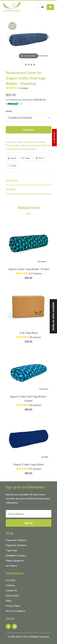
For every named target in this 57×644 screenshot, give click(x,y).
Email (13, 166)
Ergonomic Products (16, 540)
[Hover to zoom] (28, 36)
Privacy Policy (13, 606)
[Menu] (42, 7)
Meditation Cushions (16, 555)
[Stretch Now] (12, 8)
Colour (9, 111)
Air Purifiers (11, 565)
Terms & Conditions (15, 611)
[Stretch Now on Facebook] (8, 626)
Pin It (41, 158)
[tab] (28, 180)
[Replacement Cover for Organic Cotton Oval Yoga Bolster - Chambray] (23, 65)
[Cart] (50, 7)
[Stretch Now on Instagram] (14, 626)
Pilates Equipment (15, 560)
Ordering (10, 585)
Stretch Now (22, 636)
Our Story (11, 580)
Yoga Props (11, 550)
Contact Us (11, 590)
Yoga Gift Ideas (32, 145)
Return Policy (12, 595)
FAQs (9, 600)
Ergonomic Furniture (16, 545)
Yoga (22, 145)
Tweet (13, 158)
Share (27, 158)
